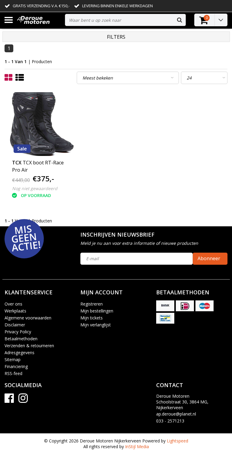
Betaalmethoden (21, 338)
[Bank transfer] (165, 305)
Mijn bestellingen (96, 311)
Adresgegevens (19, 352)
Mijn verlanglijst (95, 325)
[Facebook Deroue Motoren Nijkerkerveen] (9, 400)
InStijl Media (137, 446)
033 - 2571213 (170, 421)
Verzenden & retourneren (29, 345)
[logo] (38, 20)
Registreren (91, 304)
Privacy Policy (18, 332)
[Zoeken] (179, 20)
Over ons (13, 304)
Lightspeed (177, 441)
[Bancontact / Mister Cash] (165, 318)
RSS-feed (13, 373)
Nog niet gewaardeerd (34, 188)
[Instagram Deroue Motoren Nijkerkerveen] (23, 400)
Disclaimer (15, 325)
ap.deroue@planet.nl (176, 414)
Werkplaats (15, 311)
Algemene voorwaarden (28, 318)
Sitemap (13, 359)
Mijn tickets (91, 318)
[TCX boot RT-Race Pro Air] (42, 124)
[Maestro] (204, 305)
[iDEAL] (185, 305)
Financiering (16, 366)
